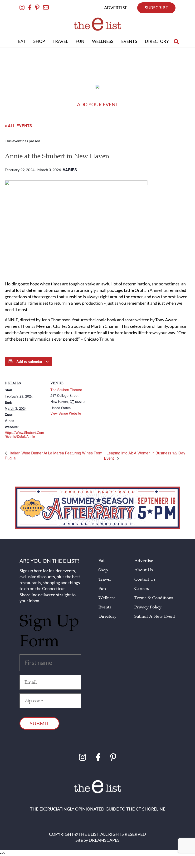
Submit (39, 723)
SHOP (39, 41)
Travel (104, 579)
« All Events (18, 125)
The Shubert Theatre (66, 390)
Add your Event (97, 104)
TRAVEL (60, 41)
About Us (143, 569)
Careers (141, 588)
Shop (103, 569)
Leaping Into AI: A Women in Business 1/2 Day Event (144, 456)
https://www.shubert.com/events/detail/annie (24, 435)
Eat (101, 560)
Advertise (143, 560)
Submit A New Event (154, 616)
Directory (107, 616)
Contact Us (145, 579)
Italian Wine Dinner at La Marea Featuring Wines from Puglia (53, 456)
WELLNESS (102, 41)
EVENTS (129, 41)
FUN (80, 41)
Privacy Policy (147, 607)
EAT (22, 41)
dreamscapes (104, 840)
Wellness (107, 597)
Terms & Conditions (153, 597)
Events (104, 607)
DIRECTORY (157, 41)
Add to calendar (29, 361)
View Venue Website (65, 413)
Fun (102, 588)
